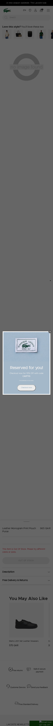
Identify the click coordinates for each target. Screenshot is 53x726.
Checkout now (26, 387)
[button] (50, 331)
